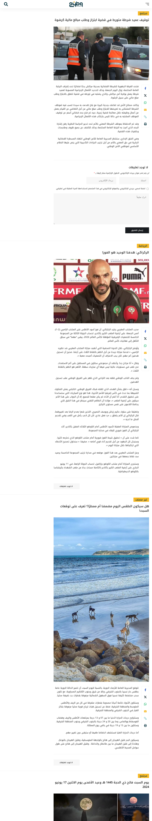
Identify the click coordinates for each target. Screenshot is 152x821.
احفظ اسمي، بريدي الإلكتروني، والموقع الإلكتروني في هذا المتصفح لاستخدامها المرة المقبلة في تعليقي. (100, 188)
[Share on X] (145, 95)
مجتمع (143, 13)
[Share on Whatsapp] (145, 102)
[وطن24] (76, 4)
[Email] (145, 109)
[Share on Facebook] (145, 88)
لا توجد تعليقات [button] (66, 486)
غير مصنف (141, 500)
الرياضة (143, 246)
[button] (146, 4)
